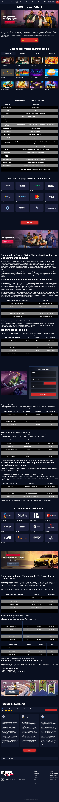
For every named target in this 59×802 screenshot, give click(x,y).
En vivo (21, 53)
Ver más (29, 750)
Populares (7, 53)
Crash (36, 53)
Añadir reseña (51, 709)
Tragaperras (50, 53)
